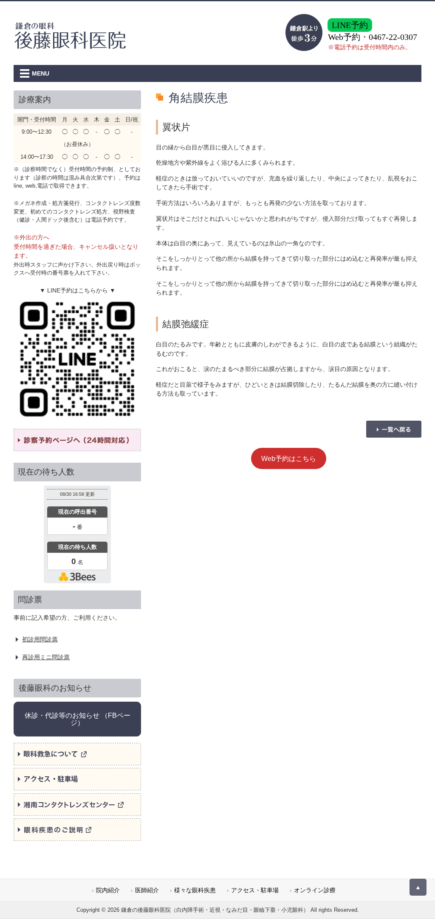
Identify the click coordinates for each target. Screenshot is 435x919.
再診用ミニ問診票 (46, 657)
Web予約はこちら (288, 458)
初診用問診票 (40, 639)
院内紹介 (108, 890)
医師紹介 (147, 890)
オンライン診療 (315, 890)
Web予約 (344, 37)
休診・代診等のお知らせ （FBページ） (77, 719)
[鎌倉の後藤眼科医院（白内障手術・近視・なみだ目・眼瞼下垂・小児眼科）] (71, 45)
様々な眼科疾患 (195, 890)
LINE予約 (350, 25)
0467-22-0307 (393, 37)
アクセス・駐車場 (255, 890)
